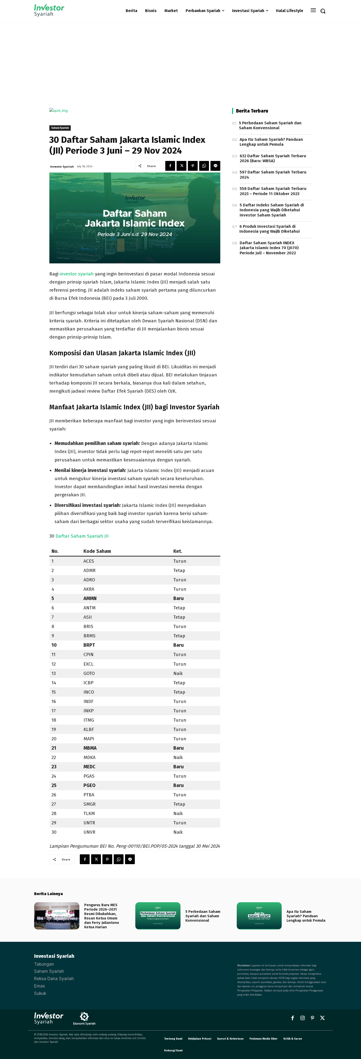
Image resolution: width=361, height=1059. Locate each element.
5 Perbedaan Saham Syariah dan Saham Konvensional (270, 125)
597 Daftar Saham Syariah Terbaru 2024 (273, 175)
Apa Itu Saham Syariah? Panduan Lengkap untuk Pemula (271, 142)
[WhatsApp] (204, 166)
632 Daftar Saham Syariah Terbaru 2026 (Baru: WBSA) (273, 158)
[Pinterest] (193, 166)
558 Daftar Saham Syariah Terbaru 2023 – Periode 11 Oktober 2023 (273, 191)
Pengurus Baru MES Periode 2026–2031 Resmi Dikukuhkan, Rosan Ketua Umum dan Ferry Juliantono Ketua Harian (101, 916)
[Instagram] (302, 1018)
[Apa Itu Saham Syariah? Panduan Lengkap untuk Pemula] (259, 915)
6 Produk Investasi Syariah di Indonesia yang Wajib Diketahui (269, 229)
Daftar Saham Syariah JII (82, 536)
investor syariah (77, 274)
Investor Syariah (62, 166)
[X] (181, 166)
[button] (323, 11)
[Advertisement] (180, 58)
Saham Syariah (60, 128)
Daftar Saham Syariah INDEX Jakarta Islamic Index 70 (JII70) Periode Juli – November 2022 (269, 248)
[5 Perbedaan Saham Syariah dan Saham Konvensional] (157, 915)
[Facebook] (170, 166)
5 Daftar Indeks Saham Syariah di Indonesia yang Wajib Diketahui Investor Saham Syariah (272, 210)
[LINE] (215, 166)
